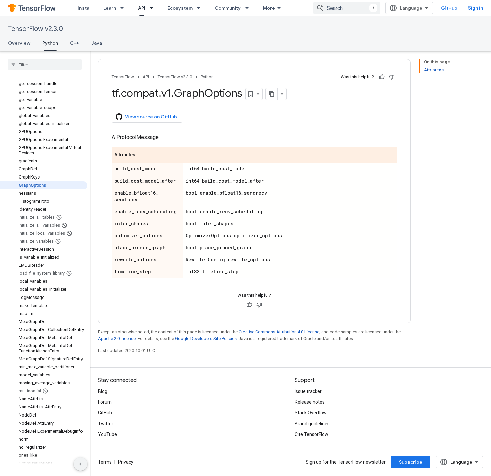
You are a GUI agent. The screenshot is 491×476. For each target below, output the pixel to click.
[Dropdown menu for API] (153, 8)
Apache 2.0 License (117, 338)
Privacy (125, 462)
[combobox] (346, 8)
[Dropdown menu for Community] (249, 8)
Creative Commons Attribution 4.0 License (279, 331)
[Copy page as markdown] (272, 94)
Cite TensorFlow (311, 434)
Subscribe (410, 462)
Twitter (105, 423)
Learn (109, 8)
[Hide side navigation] (80, 464)
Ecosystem (180, 8)
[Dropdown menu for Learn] (124, 8)
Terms (105, 462)
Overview (19, 43)
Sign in (475, 8)
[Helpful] (382, 77)
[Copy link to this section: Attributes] (142, 155)
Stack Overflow (311, 412)
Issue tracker (308, 391)
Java (96, 43)
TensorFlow (123, 76)
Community (228, 8)
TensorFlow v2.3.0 (35, 29)
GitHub (449, 8)
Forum (105, 402)
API (141, 8)
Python (50, 43)
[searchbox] (45, 64)
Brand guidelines (312, 423)
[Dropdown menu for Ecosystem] (201, 8)
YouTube (107, 434)
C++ (74, 43)
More (269, 8)
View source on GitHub (151, 117)
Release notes (310, 402)
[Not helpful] (392, 77)
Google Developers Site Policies (206, 338)
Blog (102, 391)
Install (84, 8)
